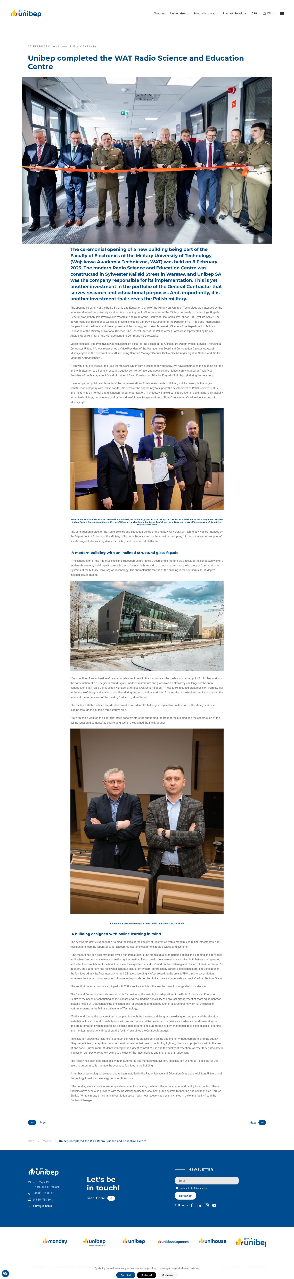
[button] (268, 13)
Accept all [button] (126, 1275)
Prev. (43, 1122)
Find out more (96, 1198)
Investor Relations (235, 13)
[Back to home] (25, 13)
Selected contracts (205, 13)
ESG (254, 13)
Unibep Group (179, 13)
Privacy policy (200, 1188)
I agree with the (192, 1188)
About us (159, 13)
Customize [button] (168, 1275)
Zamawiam (185, 1195)
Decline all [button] (146, 1275)
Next (253, 1122)
